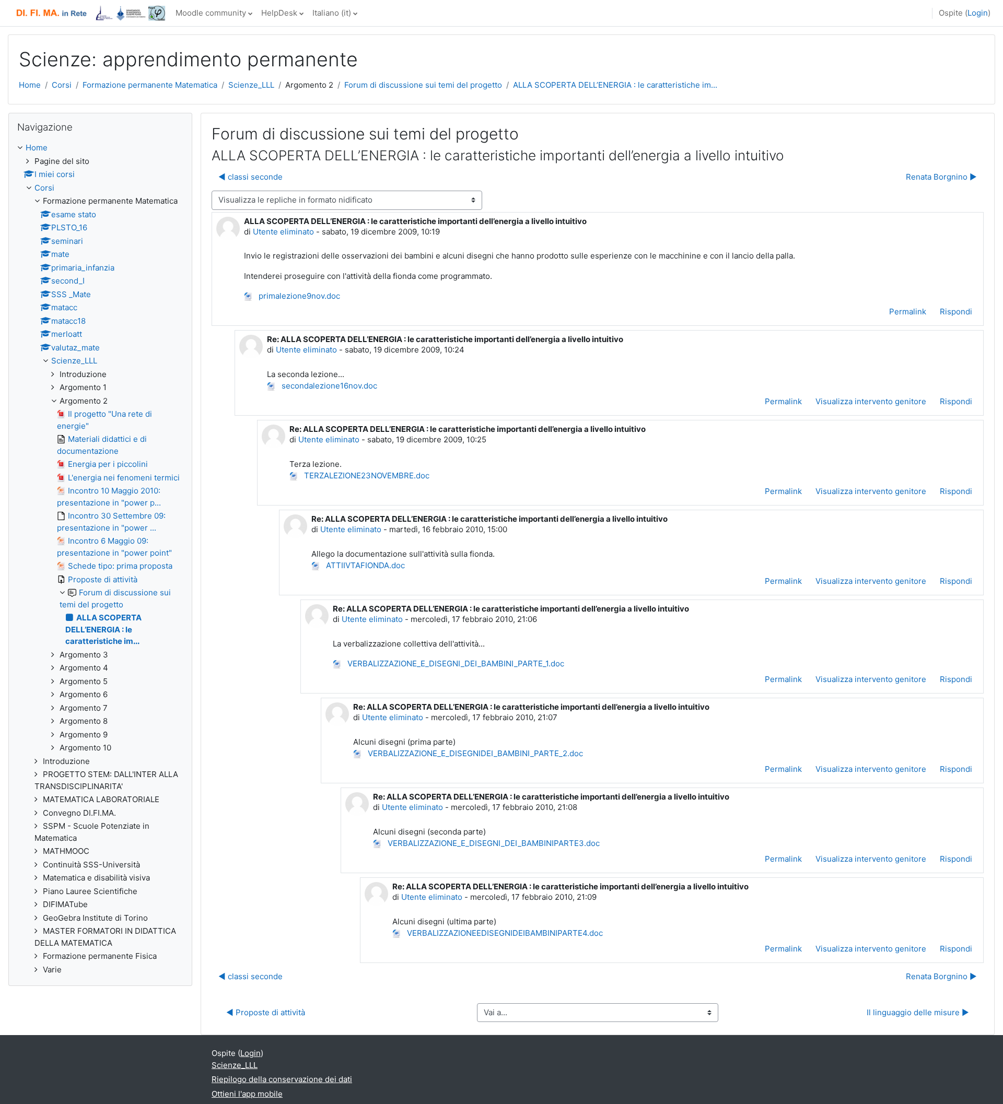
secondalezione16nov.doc (328, 386)
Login (977, 13)
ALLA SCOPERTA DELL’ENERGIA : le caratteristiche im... (615, 85)
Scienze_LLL (251, 85)
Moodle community (211, 13)
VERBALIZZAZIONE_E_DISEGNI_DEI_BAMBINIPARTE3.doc (493, 843)
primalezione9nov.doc (298, 296)
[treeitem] (100, 559)
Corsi (62, 85)
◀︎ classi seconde (250, 177)
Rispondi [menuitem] (956, 311)
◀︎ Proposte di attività (265, 1012)
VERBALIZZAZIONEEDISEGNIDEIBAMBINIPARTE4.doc (504, 933)
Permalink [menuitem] (907, 311)
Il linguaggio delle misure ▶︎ (918, 1012)
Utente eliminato (283, 232)
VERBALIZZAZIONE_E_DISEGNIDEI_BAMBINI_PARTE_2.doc (474, 753)
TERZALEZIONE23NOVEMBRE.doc (365, 475)
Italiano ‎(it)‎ (331, 13)
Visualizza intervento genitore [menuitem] (870, 401)
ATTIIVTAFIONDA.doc (364, 565)
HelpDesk (279, 13)
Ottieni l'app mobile (247, 1094)
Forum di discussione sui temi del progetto (423, 85)
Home (30, 85)
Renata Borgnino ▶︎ (941, 177)
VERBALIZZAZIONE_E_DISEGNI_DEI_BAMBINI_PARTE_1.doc (454, 663)
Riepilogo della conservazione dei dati (282, 1079)
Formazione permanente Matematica (150, 85)
